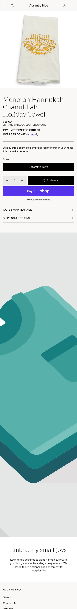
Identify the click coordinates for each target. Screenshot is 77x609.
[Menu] (4, 5)
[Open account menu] (64, 5)
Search (7, 597)
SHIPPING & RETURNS (16, 218)
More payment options (38, 199)
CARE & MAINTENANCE (17, 209)
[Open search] (12, 5)
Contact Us (9, 603)
